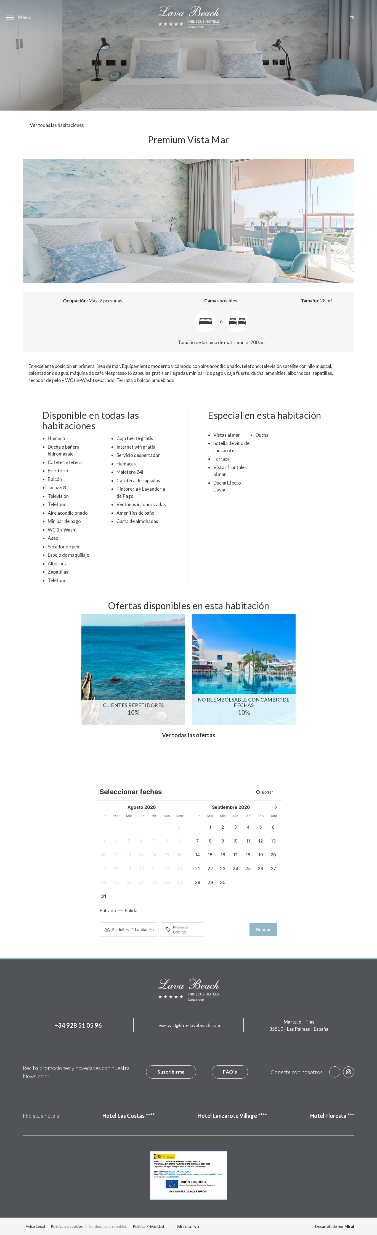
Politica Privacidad (148, 1226)
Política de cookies (67, 1226)
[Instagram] (348, 1071)
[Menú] (9, 17)
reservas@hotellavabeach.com (188, 1025)
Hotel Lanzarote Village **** (232, 1115)
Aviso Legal (35, 1226)
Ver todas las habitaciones (57, 125)
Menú (24, 17)
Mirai (349, 1226)
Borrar (267, 792)
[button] (28, 221)
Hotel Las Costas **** (128, 1115)
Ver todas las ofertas (188, 735)
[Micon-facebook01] (334, 1071)
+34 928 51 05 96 (78, 1025)
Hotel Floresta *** (332, 1115)
